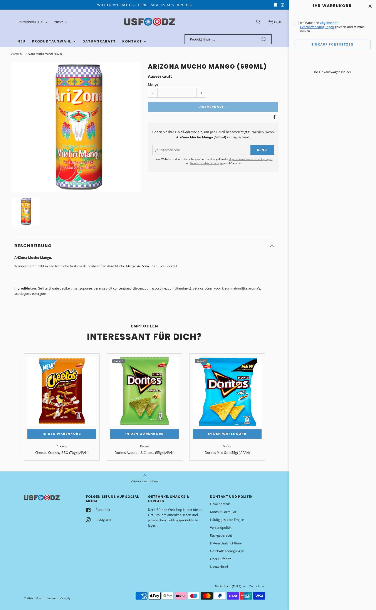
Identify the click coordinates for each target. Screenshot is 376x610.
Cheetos (62, 446)
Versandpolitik (221, 527)
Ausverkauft (213, 107)
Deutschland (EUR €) (30, 22)
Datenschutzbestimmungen (206, 163)
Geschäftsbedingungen (227, 551)
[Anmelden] (260, 22)
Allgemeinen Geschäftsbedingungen (319, 25)
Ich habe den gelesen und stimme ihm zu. (332, 27)
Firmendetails (220, 504)
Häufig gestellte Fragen (227, 519)
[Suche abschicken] (264, 39)
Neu (21, 41)
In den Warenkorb (62, 434)
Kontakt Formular (223, 512)
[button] (25, 211)
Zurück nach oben (144, 481)
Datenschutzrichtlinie (226, 543)
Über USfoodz (220, 559)
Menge (153, 84)
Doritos (144, 446)
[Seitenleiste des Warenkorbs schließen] (370, 6)
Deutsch (58, 22)
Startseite (17, 54)
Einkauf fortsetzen (332, 44)
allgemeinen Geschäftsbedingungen (250, 159)
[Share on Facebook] (273, 117)
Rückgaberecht (221, 535)
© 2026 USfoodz (34, 598)
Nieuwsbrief (219, 566)
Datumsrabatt (99, 41)
